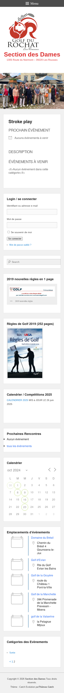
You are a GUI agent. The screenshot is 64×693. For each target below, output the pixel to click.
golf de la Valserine (42, 616)
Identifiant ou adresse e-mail (22, 205)
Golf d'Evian (38, 560)
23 (24, 507)
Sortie (12, 652)
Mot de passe (14, 219)
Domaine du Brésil (42, 538)
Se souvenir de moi (21, 232)
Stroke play (20, 121)
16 (24, 500)
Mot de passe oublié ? (20, 245)
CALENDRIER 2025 (17, 400)
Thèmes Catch (46, 687)
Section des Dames (32, 54)
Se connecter (14, 238)
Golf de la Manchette (43, 594)
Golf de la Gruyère (42, 575)
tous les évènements (19, 446)
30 (10, 485)
